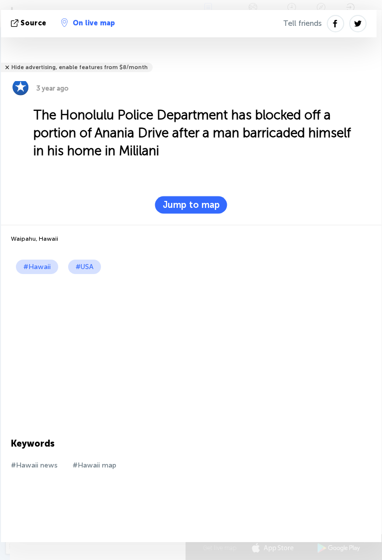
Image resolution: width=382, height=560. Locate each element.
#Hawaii (37, 267)
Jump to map (191, 204)
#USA (85, 267)
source (33, 23)
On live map (94, 23)
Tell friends (302, 23)
